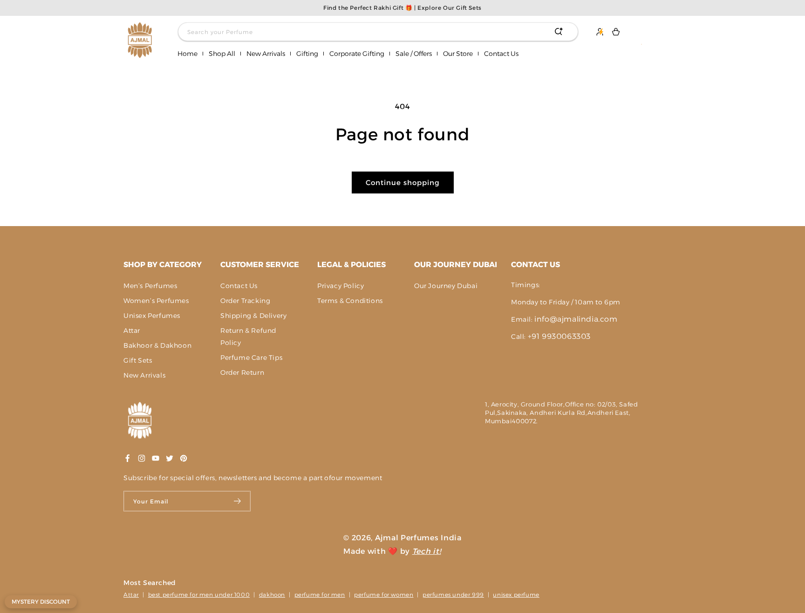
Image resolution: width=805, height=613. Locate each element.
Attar (131, 330)
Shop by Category (162, 264)
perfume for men (319, 594)
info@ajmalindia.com (575, 319)
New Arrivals (144, 375)
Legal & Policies (351, 264)
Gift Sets (137, 360)
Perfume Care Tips (251, 357)
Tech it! (426, 551)
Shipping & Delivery (253, 315)
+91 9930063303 (559, 336)
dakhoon (272, 594)
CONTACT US (535, 264)
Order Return (242, 372)
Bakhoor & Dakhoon (157, 345)
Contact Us (239, 286)
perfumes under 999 (453, 594)
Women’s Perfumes (156, 300)
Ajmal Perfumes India (418, 537)
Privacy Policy (340, 286)
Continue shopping (403, 182)
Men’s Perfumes (150, 286)
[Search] (558, 31)
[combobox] (378, 31)
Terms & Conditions (350, 300)
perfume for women (383, 594)
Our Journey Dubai (455, 264)
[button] (222, 54)
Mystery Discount (41, 601)
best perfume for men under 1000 (199, 594)
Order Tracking (245, 300)
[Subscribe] (238, 501)
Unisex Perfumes (151, 315)
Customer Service (259, 264)
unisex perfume (516, 594)
